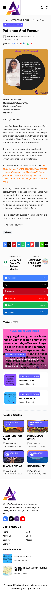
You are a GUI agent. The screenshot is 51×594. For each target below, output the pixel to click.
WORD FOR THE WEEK (20, 20)
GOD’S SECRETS (27, 398)
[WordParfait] (13, 7)
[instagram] (16, 518)
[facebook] (5, 518)
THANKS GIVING (12, 466)
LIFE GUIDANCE (36, 466)
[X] (11, 518)
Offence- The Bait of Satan (21, 359)
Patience (7, 232)
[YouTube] (22, 518)
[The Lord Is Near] (10, 380)
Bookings (7, 540)
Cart (28, 532)
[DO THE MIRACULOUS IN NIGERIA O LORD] (7, 570)
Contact (6, 544)
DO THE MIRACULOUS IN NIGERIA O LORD (30, 569)
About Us (7, 536)
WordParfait (12, 37)
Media (29, 540)
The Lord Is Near (27, 380)
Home (5, 20)
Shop (28, 536)
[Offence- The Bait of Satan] (25, 349)
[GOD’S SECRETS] (10, 398)
